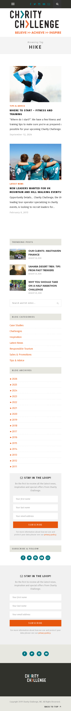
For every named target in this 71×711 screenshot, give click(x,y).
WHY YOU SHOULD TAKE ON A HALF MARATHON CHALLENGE (43, 286)
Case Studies (17, 325)
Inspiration (16, 337)
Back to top (51, 707)
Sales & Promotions (21, 354)
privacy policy (50, 535)
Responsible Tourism (21, 348)
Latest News (16, 184)
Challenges (16, 331)
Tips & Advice (17, 106)
